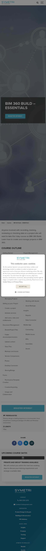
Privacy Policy (18, 282)
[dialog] (23, 275)
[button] (23, 292)
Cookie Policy (7, 282)
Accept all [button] (23, 286)
